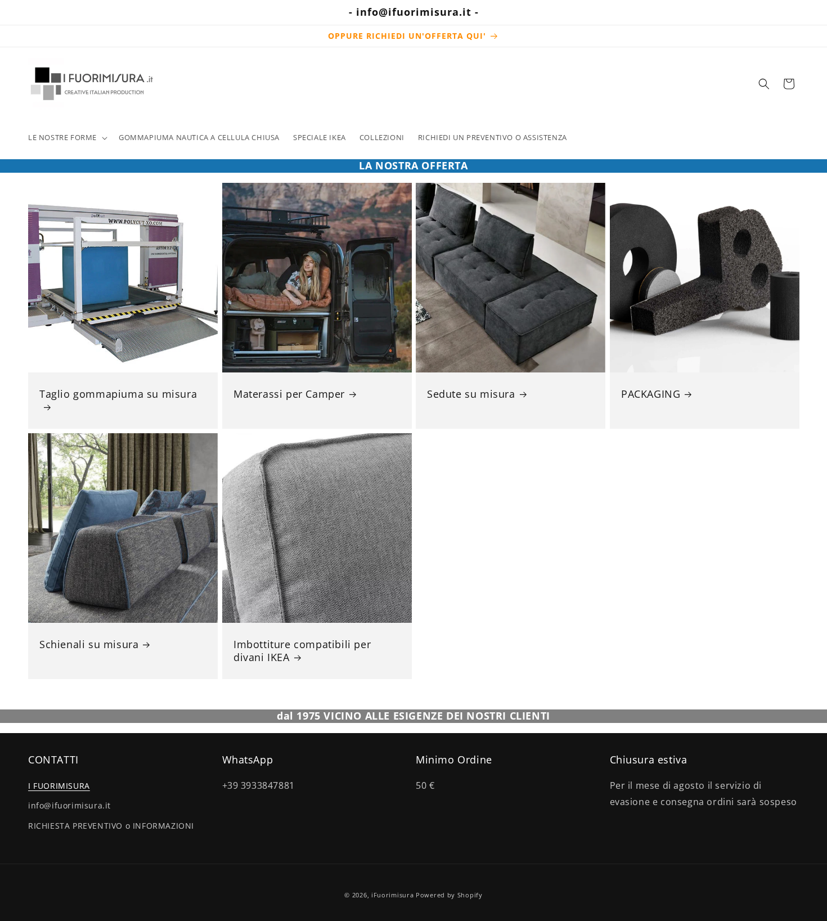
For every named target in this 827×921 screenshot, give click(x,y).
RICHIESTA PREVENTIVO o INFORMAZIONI (111, 825)
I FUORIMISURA (59, 785)
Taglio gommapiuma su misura (118, 393)
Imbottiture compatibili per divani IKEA (302, 650)
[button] (66, 137)
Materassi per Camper (289, 393)
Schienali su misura (88, 643)
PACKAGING (650, 393)
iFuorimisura (392, 895)
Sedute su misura (471, 393)
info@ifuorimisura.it (69, 805)
